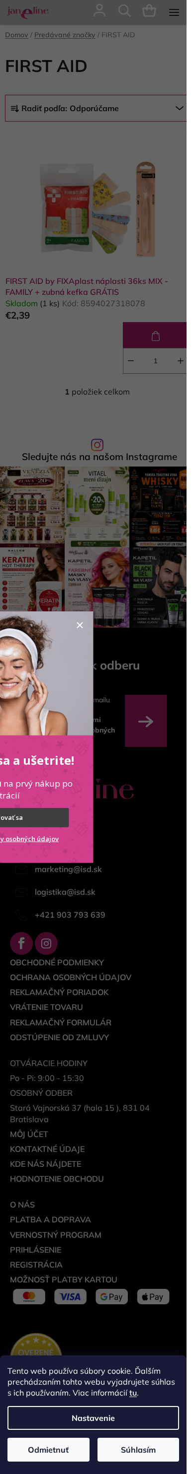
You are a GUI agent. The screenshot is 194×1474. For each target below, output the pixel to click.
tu (133, 1393)
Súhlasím (138, 1450)
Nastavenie (93, 1418)
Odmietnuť (48, 1450)
